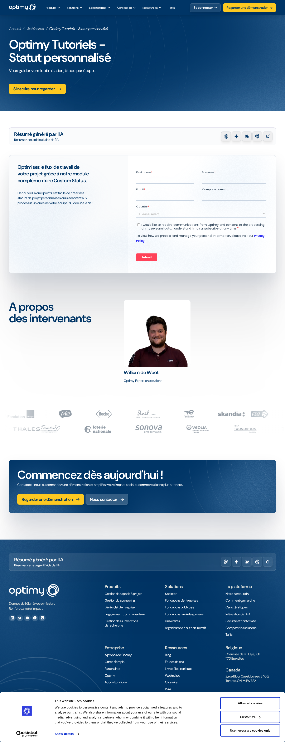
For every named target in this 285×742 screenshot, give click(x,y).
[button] (52, 7)
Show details (64, 734)
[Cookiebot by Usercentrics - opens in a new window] (27, 734)
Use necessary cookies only (250, 730)
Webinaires (35, 29)
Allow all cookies (250, 703)
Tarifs (171, 8)
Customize (248, 716)
